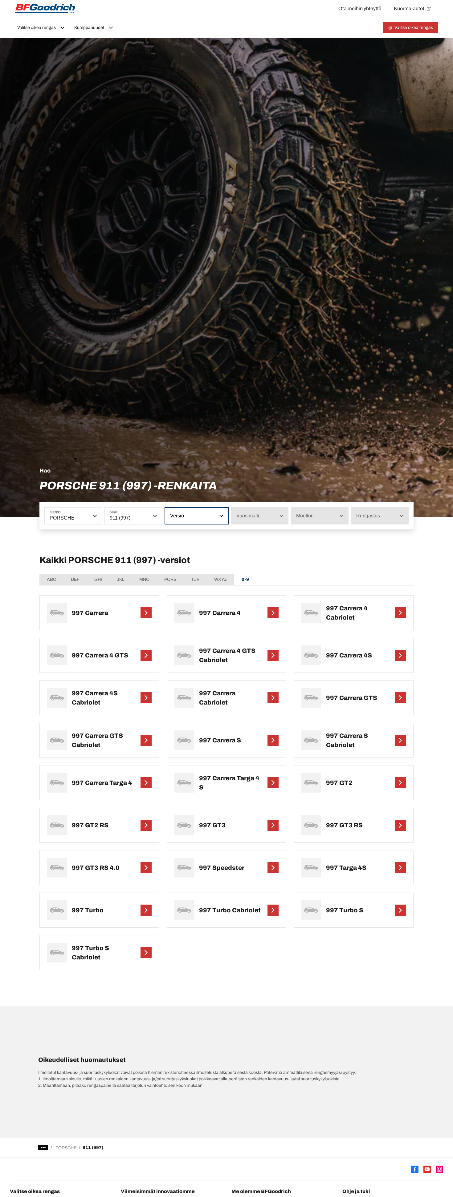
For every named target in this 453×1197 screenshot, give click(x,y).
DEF (75, 579)
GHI (98, 579)
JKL (120, 579)
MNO (144, 579)
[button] (94, 516)
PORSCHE (65, 1148)
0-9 (245, 579)
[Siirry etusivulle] (45, 8)
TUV (195, 579)
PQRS (170, 579)
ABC (51, 579)
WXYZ (220, 579)
